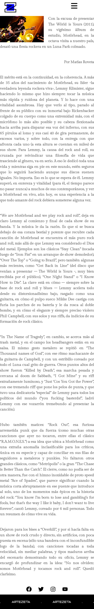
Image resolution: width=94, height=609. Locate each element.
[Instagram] (53, 589)
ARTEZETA (18, 602)
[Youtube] (65, 589)
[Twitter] (41, 589)
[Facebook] (29, 589)
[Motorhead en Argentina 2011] (23, 29)
